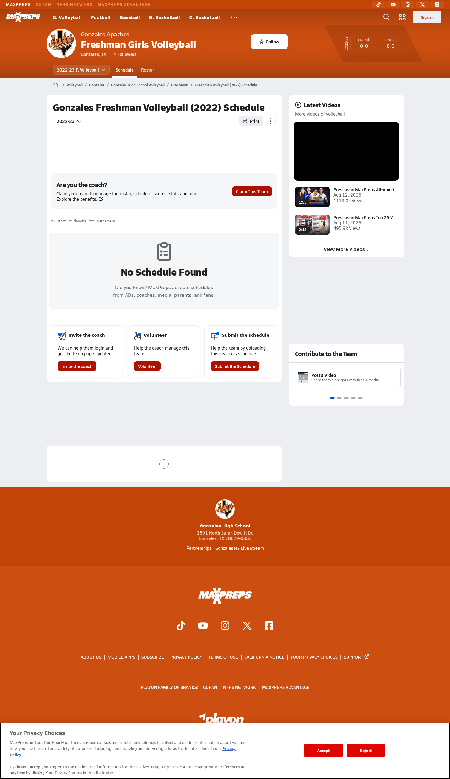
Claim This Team (252, 191)
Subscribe (152, 657)
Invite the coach (77, 366)
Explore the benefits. (76, 199)
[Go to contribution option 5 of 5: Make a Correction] (360, 398)
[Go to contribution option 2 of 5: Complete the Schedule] (339, 398)
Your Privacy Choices (314, 657)
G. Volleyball (67, 16)
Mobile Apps (121, 657)
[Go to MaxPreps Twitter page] (247, 626)
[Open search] (387, 17)
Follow (272, 42)
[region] (225, 751)
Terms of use (223, 657)
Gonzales (97, 85)
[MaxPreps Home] (23, 17)
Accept (323, 750)
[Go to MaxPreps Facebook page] (269, 626)
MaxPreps (18, 4)
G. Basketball (204, 16)
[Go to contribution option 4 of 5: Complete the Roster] (353, 398)
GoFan (43, 4)
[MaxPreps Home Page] (55, 85)
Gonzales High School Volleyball (138, 85)
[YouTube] (393, 4)
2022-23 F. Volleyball (78, 70)
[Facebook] (437, 4)
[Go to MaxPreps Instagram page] (225, 626)
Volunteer (147, 366)
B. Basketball (164, 16)
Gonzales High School (225, 525)
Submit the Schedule (235, 366)
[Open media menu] (403, 17)
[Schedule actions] (271, 121)
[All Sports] (234, 17)
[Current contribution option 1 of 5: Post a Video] (332, 398)
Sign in (427, 17)
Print (254, 121)
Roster (147, 70)
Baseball (130, 16)
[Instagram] (407, 4)
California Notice (264, 657)
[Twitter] (422, 4)
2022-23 (66, 121)
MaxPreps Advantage (124, 4)
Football (101, 16)
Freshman (179, 85)
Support (353, 657)
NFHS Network (74, 4)
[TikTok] (378, 4)
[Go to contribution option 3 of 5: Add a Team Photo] (346, 398)
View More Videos (344, 248)
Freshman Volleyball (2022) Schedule (226, 85)
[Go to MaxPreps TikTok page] (181, 626)
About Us (91, 657)
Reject (366, 750)
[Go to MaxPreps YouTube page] (203, 626)
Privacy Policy (186, 657)
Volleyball (75, 85)
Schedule (125, 70)
